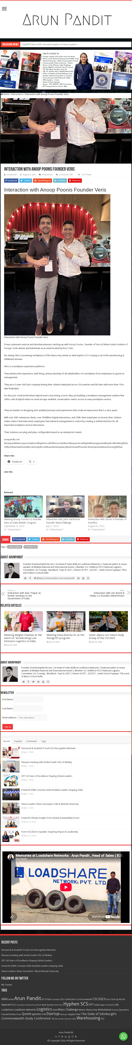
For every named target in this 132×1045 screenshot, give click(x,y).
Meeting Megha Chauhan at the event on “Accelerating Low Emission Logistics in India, (23, 638)
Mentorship (91, 1009)
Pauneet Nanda (8, 1014)
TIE (52, 1019)
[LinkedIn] (65, 1037)
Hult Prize (58, 1005)
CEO (62, 999)
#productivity (33, 447)
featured (5, 1004)
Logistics (44, 1009)
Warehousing (88, 1018)
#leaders (108, 443)
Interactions (17, 94)
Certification (70, 999)
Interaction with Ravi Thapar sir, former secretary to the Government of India (24, 594)
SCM (43, 1014)
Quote (26, 1014)
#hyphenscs (43, 443)
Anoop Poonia (76, 344)
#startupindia (94, 447)
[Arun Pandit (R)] (66, 19)
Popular (18, 741)
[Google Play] (76, 1037)
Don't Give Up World (115, 999)
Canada (55, 999)
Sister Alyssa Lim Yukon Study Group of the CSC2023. (106, 636)
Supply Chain (74, 1014)
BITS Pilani (47, 999)
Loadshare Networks (25, 1009)
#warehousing (108, 447)
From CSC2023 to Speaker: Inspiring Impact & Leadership (49, 831)
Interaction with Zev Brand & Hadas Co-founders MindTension (107, 593)
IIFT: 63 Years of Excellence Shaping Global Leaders (46, 776)
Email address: (9, 717)
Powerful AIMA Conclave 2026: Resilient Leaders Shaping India (52, 790)
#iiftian (119, 447)
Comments (31, 741)
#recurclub (58, 443)
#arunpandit (10, 443)
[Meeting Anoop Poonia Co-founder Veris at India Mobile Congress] (23, 507)
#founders (83, 447)
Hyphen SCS (83, 355)
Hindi (38, 1005)
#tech (9, 447)
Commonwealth (84, 999)
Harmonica (31, 1005)
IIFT (91, 1004)
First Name (7, 699)
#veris (34, 443)
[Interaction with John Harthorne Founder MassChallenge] (65, 507)
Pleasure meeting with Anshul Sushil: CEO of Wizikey (46, 762)
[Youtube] (69, 1037)
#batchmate (72, 447)
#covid (43, 447)
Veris (98, 344)
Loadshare (7, 1009)
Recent (6, 741)
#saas (49, 447)
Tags (43, 741)
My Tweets (6, 984)
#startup (16, 447)
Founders (21, 1005)
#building (118, 443)
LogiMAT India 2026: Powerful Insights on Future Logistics (50, 44)
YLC (103, 1018)
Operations (124, 1010)
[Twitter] (62, 1037)
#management (97, 443)
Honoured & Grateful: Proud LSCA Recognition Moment (48, 748)
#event (23, 447)
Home (6, 94)
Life (117, 1004)
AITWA (11, 999)
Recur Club (67, 348)
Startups (63, 1014)
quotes (36, 1014)
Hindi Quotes (47, 1005)
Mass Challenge (68, 1009)
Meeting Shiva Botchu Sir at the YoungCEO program (65, 636)
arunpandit (12, 175)
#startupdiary (59, 447)
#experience (76, 443)
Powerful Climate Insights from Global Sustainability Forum (50, 818)
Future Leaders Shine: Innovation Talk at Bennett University (50, 804)
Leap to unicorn (107, 1005)
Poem (18, 1014)
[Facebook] (59, 1037)
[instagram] (72, 1037)
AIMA (4, 999)
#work (67, 443)
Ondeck (114, 1010)
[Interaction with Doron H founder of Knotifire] (107, 507)
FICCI (13, 1005)
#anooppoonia (23, 443)
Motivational (104, 1009)
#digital (86, 443)
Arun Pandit (15, 547)
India (96, 1005)
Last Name (7, 708)
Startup (52, 1014)
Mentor (82, 1009)
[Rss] (56, 1037)
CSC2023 (99, 999)
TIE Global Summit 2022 (65, 1019)
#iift (51, 443)
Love (54, 1009)
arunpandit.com (12, 439)
